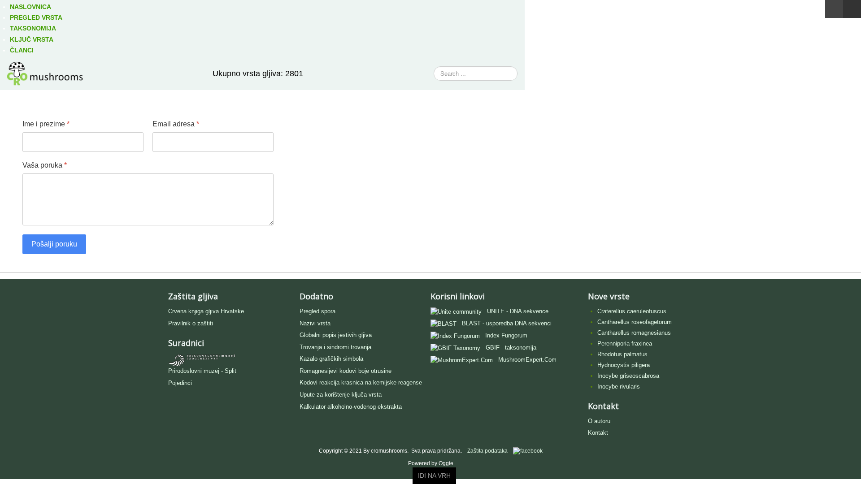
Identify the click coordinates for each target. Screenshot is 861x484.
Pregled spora (317, 311)
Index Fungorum (506, 335)
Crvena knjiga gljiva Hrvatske (206, 311)
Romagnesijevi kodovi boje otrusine (345, 370)
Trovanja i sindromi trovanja (335, 347)
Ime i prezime (46, 124)
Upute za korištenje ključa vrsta (341, 394)
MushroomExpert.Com (527, 359)
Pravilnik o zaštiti (190, 323)
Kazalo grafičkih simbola (331, 358)
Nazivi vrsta (315, 323)
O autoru (599, 421)
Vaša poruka (44, 165)
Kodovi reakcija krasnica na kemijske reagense (361, 382)
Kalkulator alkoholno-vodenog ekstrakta (351, 406)
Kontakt (598, 432)
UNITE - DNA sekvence (517, 311)
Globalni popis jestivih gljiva (336, 335)
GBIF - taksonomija (511, 347)
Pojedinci (180, 383)
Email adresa (175, 124)
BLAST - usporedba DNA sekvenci (507, 323)
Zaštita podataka (487, 451)
